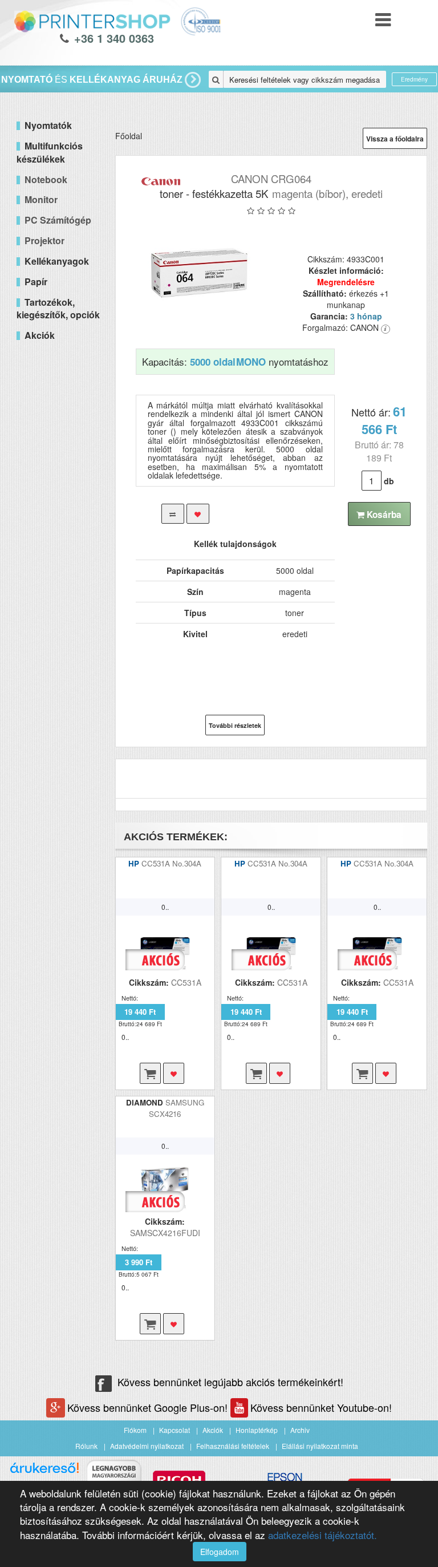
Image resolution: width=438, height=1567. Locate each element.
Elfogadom (219, 1551)
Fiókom (135, 1430)
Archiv (300, 1430)
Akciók (212, 1430)
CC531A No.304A (171, 863)
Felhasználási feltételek (232, 1446)
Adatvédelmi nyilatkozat (147, 1446)
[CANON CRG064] (199, 272)
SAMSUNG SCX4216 (176, 1108)
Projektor (44, 240)
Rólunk (86, 1446)
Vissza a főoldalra (395, 138)
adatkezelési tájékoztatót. (322, 1535)
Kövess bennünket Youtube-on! (321, 1407)
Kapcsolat (174, 1430)
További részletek (235, 725)
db (389, 481)
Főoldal (128, 135)
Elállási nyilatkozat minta (320, 1446)
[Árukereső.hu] (44, 1472)
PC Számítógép (58, 219)
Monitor (41, 199)
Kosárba (383, 514)
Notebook (46, 179)
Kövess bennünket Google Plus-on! (148, 1407)
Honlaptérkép (257, 1430)
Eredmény (414, 79)
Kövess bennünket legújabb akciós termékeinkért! (230, 1381)
